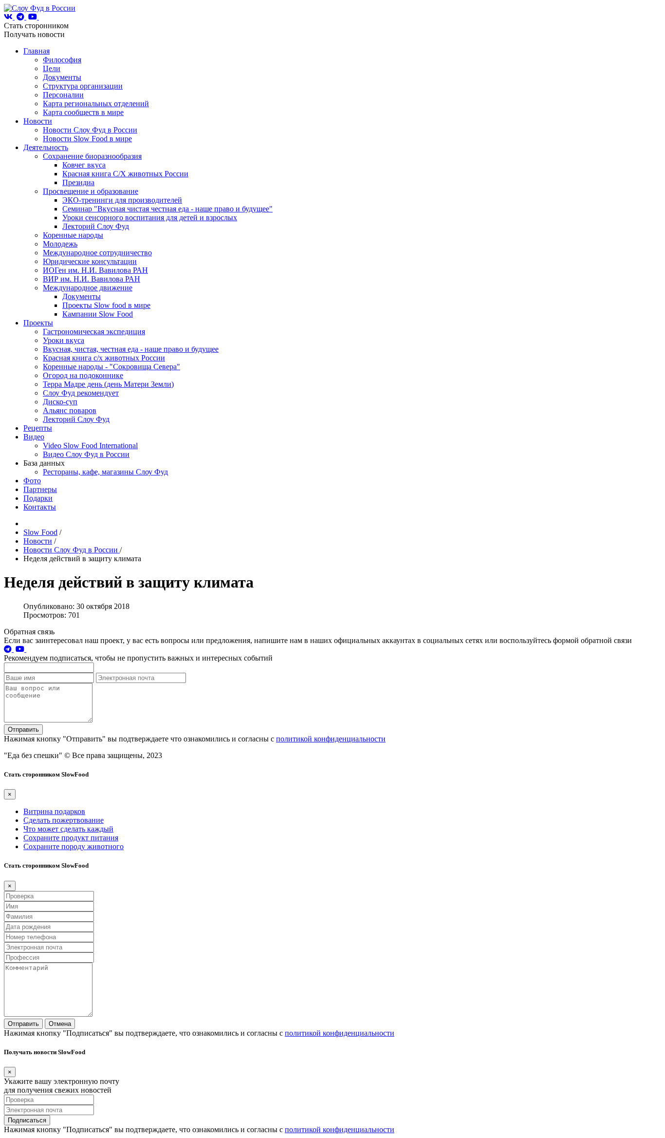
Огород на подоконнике (83, 375)
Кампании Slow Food (97, 314)
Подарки (38, 498)
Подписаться (27, 1120)
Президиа (78, 182)
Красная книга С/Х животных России (125, 174)
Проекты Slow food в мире (106, 305)
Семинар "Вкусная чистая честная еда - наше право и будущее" (167, 209)
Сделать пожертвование (63, 820)
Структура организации (83, 86)
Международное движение (87, 288)
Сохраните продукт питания (70, 838)
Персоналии (63, 95)
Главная (36, 51)
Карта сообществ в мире (83, 112)
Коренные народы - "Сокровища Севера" (111, 366)
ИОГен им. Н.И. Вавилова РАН (95, 270)
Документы (62, 77)
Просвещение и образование (90, 191)
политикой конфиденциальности (331, 739)
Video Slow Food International (90, 445)
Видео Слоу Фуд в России (86, 454)
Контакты (39, 507)
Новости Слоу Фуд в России (90, 130)
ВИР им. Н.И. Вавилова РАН (91, 279)
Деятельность (45, 147)
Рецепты (37, 428)
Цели (51, 68)
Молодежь (60, 244)
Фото (32, 480)
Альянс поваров (69, 410)
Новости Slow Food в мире (87, 138)
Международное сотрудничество (97, 252)
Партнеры (40, 489)
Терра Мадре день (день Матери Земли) (108, 384)
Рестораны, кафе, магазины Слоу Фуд (105, 472)
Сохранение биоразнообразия (92, 156)
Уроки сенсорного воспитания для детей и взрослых (149, 217)
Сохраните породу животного (73, 846)
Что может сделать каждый (68, 829)
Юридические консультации (90, 261)
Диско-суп (60, 402)
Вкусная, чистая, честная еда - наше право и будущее (131, 349)
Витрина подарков (54, 811)
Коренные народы (73, 235)
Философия (62, 60)
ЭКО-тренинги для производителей (122, 200)
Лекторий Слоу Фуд (95, 226)
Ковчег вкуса (84, 165)
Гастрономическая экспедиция (94, 331)
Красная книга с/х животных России (104, 358)
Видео (33, 437)
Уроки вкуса (63, 340)
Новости (37, 121)
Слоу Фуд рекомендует (81, 393)
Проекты (38, 323)
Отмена (60, 1023)
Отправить (23, 729)
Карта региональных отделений (96, 103)
